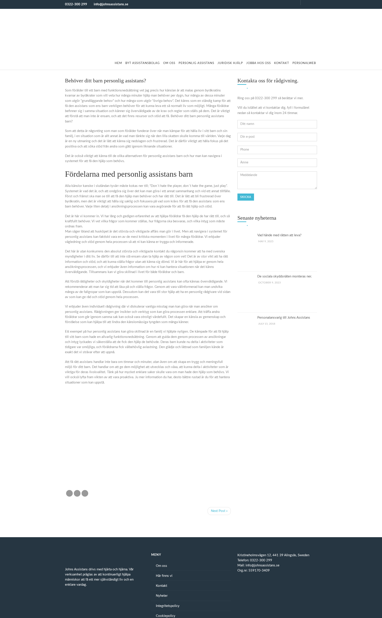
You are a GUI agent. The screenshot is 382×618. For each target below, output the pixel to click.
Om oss (169, 63)
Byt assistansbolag (142, 63)
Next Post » (219, 511)
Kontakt (281, 63)
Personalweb (304, 63)
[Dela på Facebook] (69, 493)
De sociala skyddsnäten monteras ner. (284, 276)
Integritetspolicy (168, 606)
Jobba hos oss (258, 63)
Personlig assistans (196, 63)
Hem (118, 63)
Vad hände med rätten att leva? (279, 235)
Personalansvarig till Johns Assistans (283, 317)
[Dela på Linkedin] (85, 493)
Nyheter (162, 595)
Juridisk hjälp (230, 63)
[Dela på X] (77, 493)
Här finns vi (164, 575)
